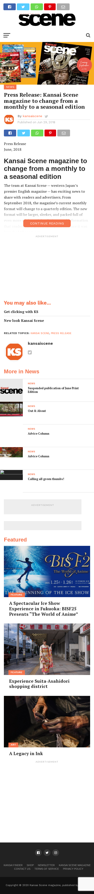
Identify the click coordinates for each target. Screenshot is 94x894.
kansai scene (40, 333)
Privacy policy (73, 868)
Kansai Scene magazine (75, 865)
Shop (30, 865)
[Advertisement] (47, 268)
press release (61, 333)
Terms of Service (46, 868)
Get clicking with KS (21, 312)
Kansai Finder (13, 865)
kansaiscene (32, 116)
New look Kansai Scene (24, 320)
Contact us (22, 868)
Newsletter (46, 865)
